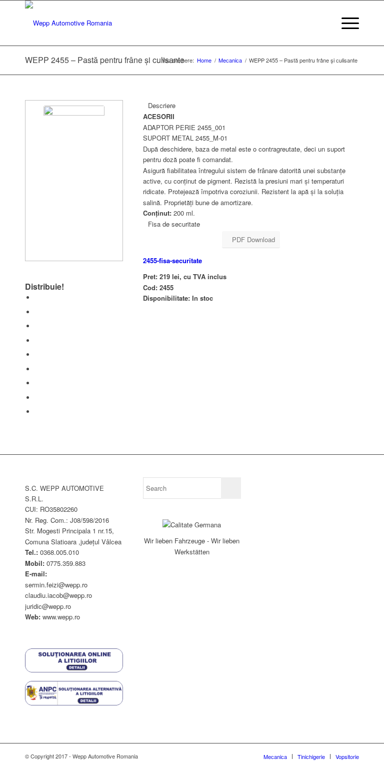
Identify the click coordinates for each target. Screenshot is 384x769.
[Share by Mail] (37, 411)
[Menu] (345, 23)
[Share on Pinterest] (37, 340)
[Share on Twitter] (37, 312)
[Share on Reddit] (37, 397)
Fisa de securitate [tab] (174, 224)
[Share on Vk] (37, 383)
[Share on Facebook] (37, 297)
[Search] (322, 23)
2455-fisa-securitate (172, 260)
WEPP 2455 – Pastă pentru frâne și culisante (104, 60)
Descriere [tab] (162, 105)
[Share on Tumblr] (37, 369)
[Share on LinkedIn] (37, 354)
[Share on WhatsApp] (37, 326)
